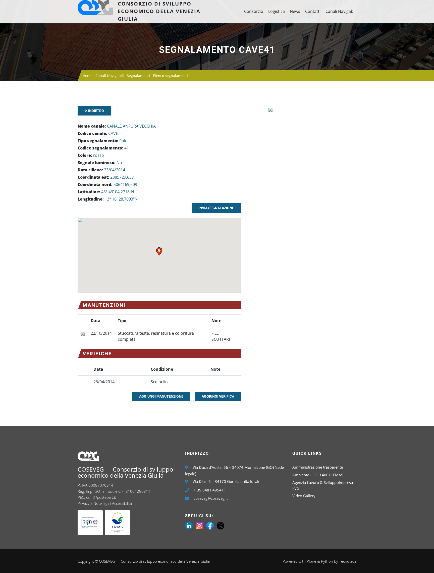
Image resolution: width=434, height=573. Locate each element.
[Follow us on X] (220, 525)
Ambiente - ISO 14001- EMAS (317, 474)
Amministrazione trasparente (317, 467)
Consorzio (253, 11)
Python (327, 561)
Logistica (276, 11)
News (295, 11)
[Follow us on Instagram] (199, 525)
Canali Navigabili (340, 11)
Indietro (95, 111)
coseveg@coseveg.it (211, 498)
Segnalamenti (138, 75)
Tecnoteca (347, 561)
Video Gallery (303, 495)
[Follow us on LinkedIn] (189, 525)
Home (87, 75)
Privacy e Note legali (94, 503)
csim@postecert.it (101, 497)
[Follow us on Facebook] (210, 525)
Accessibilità (122, 503)
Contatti (312, 11)
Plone (311, 561)
